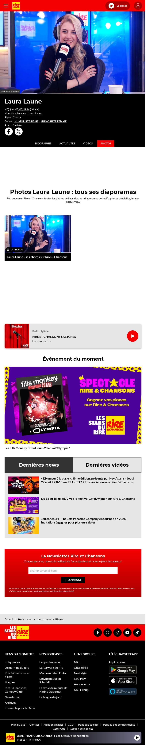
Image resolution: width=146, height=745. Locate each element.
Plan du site (18, 724)
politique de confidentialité (62, 591)
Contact (34, 724)
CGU (71, 724)
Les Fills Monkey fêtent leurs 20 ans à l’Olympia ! (37, 448)
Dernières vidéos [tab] (107, 465)
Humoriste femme (54, 121)
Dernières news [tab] (39, 465)
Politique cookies (88, 724)
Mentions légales (53, 724)
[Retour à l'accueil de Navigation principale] (16, 6)
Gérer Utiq (59, 728)
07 (20, 109)
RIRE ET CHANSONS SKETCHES (54, 336)
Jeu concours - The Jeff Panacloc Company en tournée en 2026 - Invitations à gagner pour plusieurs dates (84, 520)
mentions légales (41, 591)
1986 (26, 109)
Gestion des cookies (81, 728)
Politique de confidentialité (119, 724)
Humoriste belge (26, 121)
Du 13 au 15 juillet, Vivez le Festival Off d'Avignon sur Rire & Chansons (88, 498)
